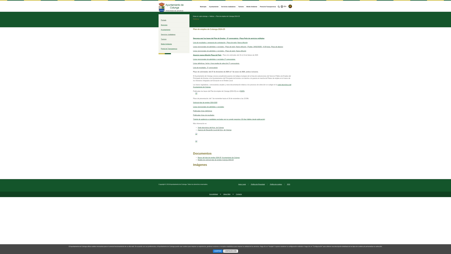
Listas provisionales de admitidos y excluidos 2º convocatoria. (214, 59)
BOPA (242, 91)
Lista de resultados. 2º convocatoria (205, 68)
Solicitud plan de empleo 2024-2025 (205, 102)
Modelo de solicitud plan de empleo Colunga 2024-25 (216, 160)
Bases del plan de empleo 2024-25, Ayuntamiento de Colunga (219, 158)
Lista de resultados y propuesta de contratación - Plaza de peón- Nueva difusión (220, 43)
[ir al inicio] (441, 240)
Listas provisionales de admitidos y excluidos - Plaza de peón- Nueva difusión (219, 51)
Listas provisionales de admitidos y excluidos (208, 107)
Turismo (163, 39)
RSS (288, 184)
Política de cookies (276, 184)
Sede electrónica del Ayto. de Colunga (211, 128)
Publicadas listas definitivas (202, 111)
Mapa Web (226, 194)
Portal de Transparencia (169, 49)
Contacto (239, 194)
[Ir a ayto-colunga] (171, 6)
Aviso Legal (242, 184)
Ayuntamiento (165, 30)
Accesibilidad (213, 194)
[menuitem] (203, 7)
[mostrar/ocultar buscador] (279, 6)
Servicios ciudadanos (168, 34)
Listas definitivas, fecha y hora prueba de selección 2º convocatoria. (216, 63)
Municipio (164, 25)
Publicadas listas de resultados (203, 115)
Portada (163, 20)
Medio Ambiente (166, 44)
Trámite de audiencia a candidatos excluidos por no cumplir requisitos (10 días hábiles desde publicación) (229, 119)
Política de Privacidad (258, 184)
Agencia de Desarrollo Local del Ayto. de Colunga (214, 130)
